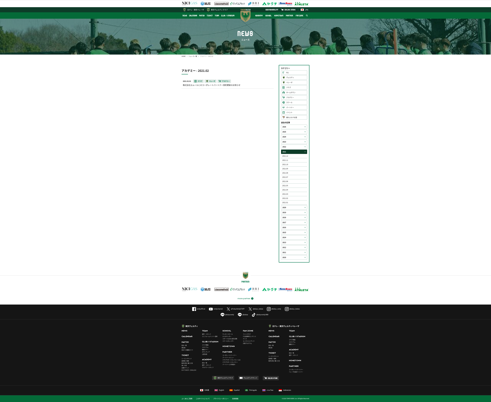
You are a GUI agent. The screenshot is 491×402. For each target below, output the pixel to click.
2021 (284, 152)
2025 (284, 132)
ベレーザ (289, 82)
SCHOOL (268, 16)
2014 (284, 237)
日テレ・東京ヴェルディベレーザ (285, 326)
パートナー (290, 107)
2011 (284, 252)
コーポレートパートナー (229, 355)
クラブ (288, 87)
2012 (284, 247)
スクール (289, 102)
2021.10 (285, 164)
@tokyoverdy (229, 315)
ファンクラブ (247, 334)
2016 (284, 227)
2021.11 (285, 160)
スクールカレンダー (228, 341)
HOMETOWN (278, 16)
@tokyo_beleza (258, 309)
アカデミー (290, 97)
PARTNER (289, 16)
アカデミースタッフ (208, 367)
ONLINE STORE (290, 10)
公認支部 (204, 354)
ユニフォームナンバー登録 (209, 336)
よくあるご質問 (187, 399)
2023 (284, 142)
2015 (284, 232)
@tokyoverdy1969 (262, 315)
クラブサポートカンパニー (230, 362)
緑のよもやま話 (291, 117)
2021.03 (285, 194)
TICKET (210, 16)
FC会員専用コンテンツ (249, 336)
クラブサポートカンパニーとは (231, 360)
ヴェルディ (290, 77)
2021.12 (285, 156)
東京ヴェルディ (191, 326)
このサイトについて (203, 399)
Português (253, 390)
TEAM (217, 16)
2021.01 (285, 202)
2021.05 (285, 185)
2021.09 (285, 169)
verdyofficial (201, 309)
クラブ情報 (205, 345)
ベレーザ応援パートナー (296, 372)
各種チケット (185, 368)
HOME (184, 56)
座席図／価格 (272, 358)
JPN (306, 9)
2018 (284, 217)
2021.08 (285, 173)
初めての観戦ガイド (187, 350)
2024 (284, 137)
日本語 (206, 390)
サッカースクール (227, 334)
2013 (284, 242)
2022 (284, 147)
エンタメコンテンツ (248, 341)
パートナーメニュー (228, 357)
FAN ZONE (299, 16)
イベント (289, 112)
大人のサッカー (226, 336)
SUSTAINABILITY (272, 10)
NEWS (185, 16)
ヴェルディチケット (250, 378)
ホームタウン (290, 92)
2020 (284, 207)
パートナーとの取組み (228, 364)
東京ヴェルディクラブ (219, 9)
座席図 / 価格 (185, 361)
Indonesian (287, 390)
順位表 (183, 348)
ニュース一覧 (193, 56)
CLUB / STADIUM (228, 16)
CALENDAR (193, 16)
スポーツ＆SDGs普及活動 (229, 339)
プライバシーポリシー (221, 399)
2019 (284, 212)
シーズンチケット (187, 358)
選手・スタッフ (206, 334)
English (221, 390)
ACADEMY (259, 16)
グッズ (245, 339)
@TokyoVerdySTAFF (237, 309)
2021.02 (285, 198)
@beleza (245, 315)
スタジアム (205, 347)
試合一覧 (184, 345)
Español (236, 390)
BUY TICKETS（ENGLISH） (189, 370)
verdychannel (218, 309)
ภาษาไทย (270, 390)
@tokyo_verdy (276, 309)
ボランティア (206, 352)
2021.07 (285, 177)
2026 (284, 127)
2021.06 (285, 181)
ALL (287, 72)
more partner (244, 298)
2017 (284, 222)
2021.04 (285, 190)
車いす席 (184, 365)
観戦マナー (205, 350)
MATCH (202, 16)
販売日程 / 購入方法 (187, 363)
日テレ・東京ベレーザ (195, 9)
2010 (284, 257)
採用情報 (235, 399)
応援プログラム (247, 343)
